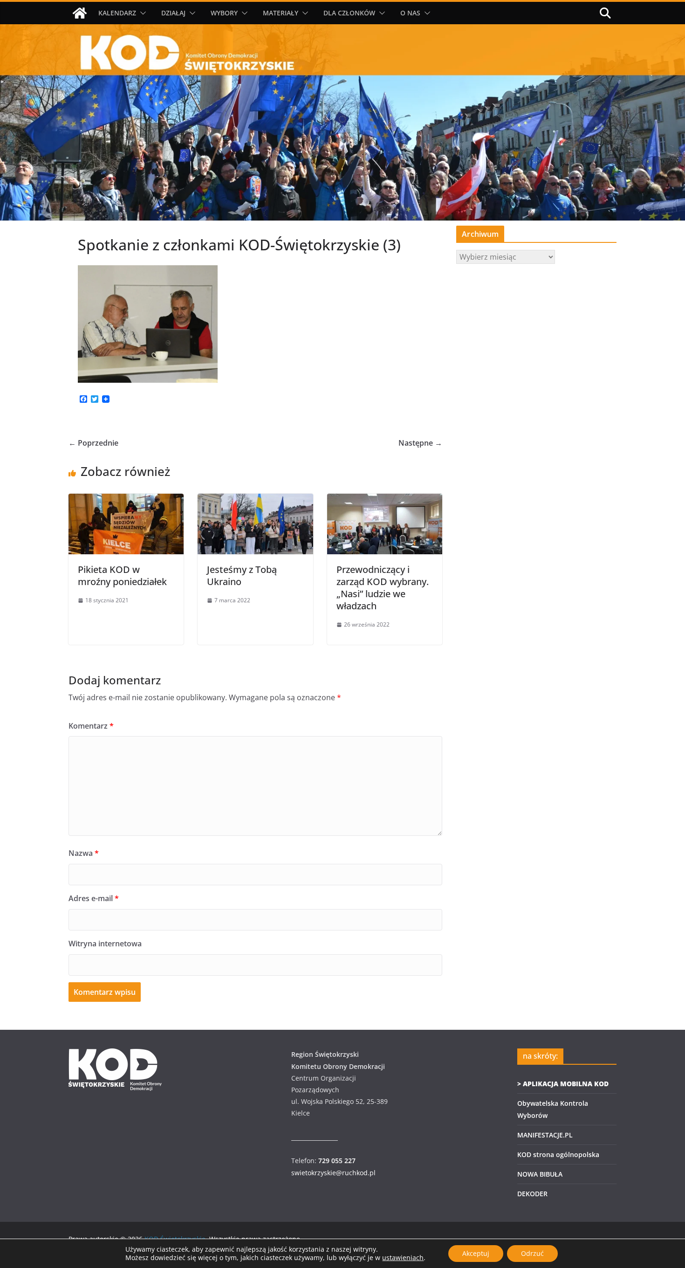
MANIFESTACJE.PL (545, 1134)
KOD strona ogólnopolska (558, 1154)
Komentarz (91, 726)
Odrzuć (532, 1253)
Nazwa (83, 853)
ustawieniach (403, 1258)
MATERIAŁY (280, 12)
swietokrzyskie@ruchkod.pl (333, 1172)
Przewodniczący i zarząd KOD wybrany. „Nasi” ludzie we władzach (382, 587)
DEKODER (532, 1193)
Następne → (420, 443)
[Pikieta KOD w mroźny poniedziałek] (126, 500)
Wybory (224, 12)
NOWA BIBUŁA (539, 1174)
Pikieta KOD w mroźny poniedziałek (122, 575)
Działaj (173, 12)
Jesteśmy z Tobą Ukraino (242, 575)
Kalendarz (117, 12)
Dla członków (349, 12)
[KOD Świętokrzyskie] (79, 13)
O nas (410, 12)
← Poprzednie (93, 443)
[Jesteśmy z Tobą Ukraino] (255, 500)
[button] (141, 13)
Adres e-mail (93, 898)
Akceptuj (475, 1253)
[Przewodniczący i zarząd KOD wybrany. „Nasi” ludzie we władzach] (384, 500)
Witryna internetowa (105, 943)
